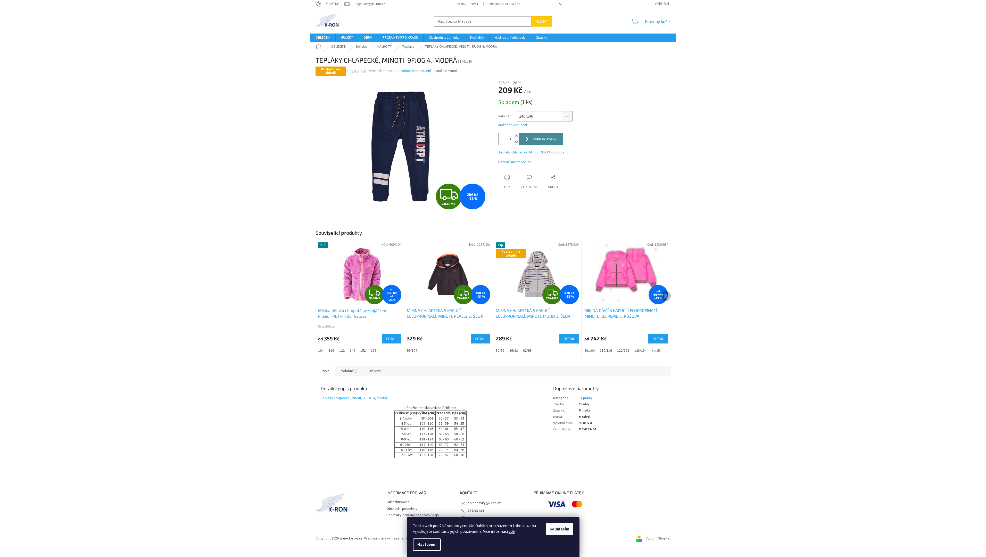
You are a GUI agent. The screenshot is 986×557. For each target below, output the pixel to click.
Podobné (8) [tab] (349, 371)
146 (352, 350)
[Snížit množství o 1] (516, 142)
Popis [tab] (325, 371)
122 (342, 350)
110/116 (606, 350)
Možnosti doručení (512, 125)
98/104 (412, 350)
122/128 (623, 350)
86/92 (513, 350)
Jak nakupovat (466, 4)
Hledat (541, 21)
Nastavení (426, 544)
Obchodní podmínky (504, 4)
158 (373, 350)
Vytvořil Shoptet (658, 538)
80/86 (500, 350)
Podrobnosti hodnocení (412, 71)
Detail (391, 339)
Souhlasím (559, 529)
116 (331, 350)
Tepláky (585, 398)
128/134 (640, 350)
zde (512, 531)
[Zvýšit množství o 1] (516, 136)
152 (363, 350)
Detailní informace (512, 162)
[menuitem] (322, 38)
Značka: (446, 70)
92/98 (527, 350)
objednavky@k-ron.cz (484, 503)
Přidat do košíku (544, 139)
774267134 (476, 510)
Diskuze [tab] (375, 371)
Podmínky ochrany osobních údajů (412, 515)
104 (321, 350)
